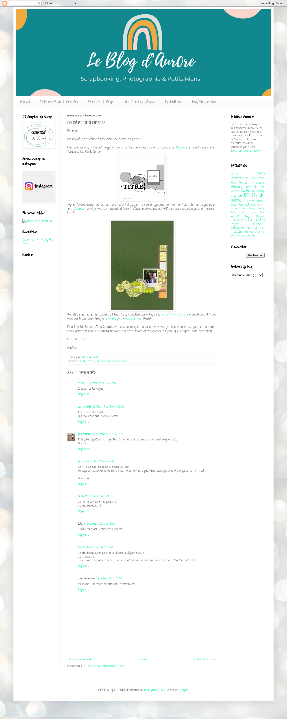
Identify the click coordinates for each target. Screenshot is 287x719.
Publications (174, 102)
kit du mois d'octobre (174, 314)
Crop (233, 196)
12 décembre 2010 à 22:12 (99, 462)
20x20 (235, 173)
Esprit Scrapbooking (243, 208)
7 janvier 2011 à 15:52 (109, 579)
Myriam (181, 147)
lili (79, 547)
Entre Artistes (258, 205)
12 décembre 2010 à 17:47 (107, 434)
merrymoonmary (154, 690)
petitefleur (84, 434)
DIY (240, 196)
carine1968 (84, 407)
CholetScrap (258, 191)
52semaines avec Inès (248, 177)
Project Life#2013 (254, 221)
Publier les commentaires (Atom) (104, 666)
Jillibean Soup (109, 361)
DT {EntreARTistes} (254, 201)
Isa (79, 462)
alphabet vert (133, 318)
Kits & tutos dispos (138, 102)
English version (204, 102)
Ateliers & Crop (100, 102)
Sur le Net (256, 228)
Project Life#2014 (248, 224)
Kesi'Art (122, 361)
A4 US (243, 183)
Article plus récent (79, 660)
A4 (80, 361)
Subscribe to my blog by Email (37, 242)
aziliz (81, 383)
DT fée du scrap (91, 361)
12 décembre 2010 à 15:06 (108, 407)
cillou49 (82, 496)
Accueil (25, 102)
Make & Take (247, 213)
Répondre (83, 394)
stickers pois (114, 318)
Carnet (235, 191)
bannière (250, 236)
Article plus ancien (205, 660)
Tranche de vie (242, 231)
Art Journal (257, 183)
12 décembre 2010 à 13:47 (100, 383)
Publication (237, 228)
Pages (248, 217)
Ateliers (236, 186)
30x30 (260, 173)
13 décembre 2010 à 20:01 (103, 496)
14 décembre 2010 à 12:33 (99, 524)
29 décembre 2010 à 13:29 (98, 547)
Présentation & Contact (59, 102)
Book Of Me (255, 187)
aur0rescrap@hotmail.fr (246, 151)
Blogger (184, 690)
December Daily (240, 205)
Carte (245, 190)
